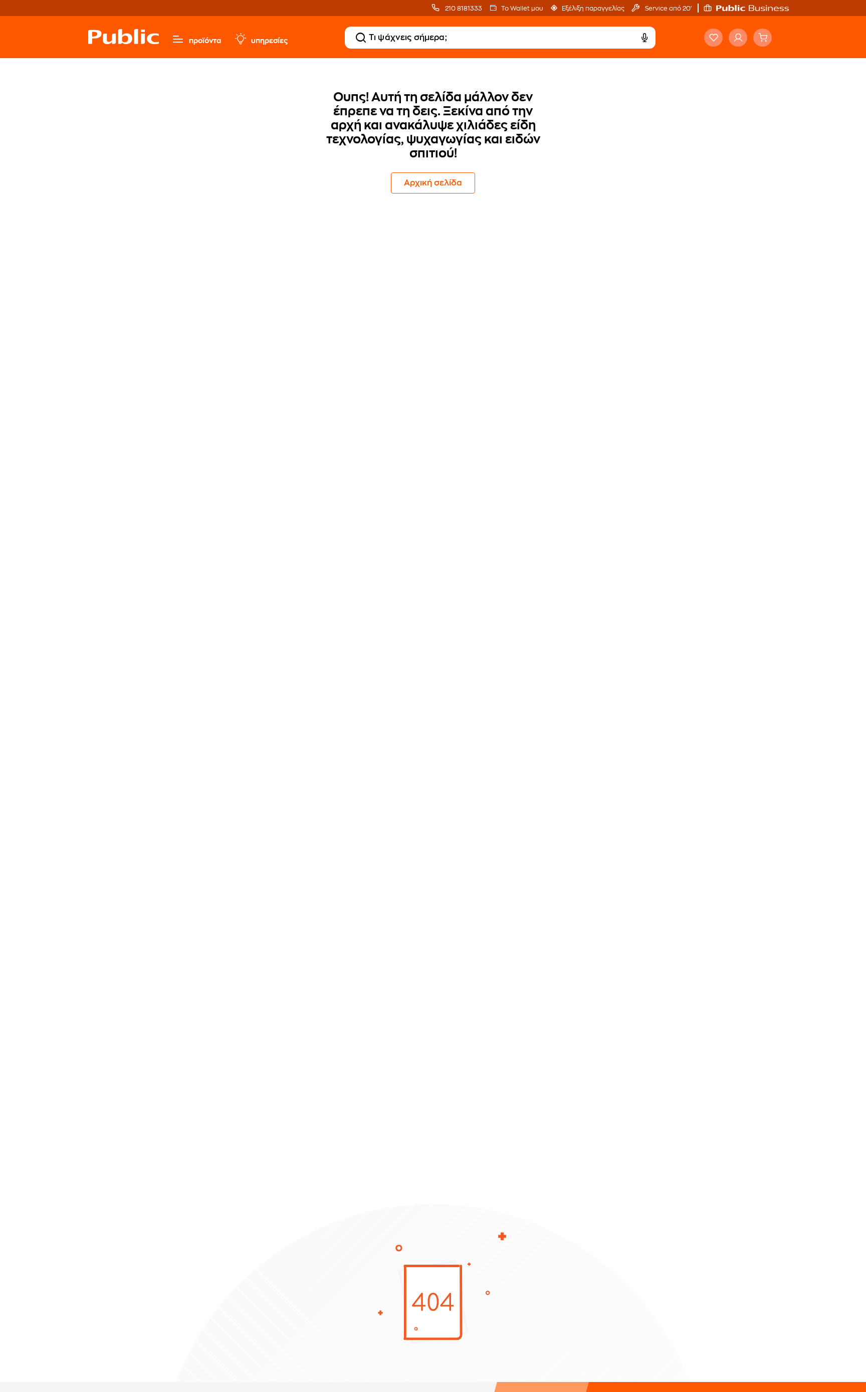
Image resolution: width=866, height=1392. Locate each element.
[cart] (762, 38)
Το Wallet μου (522, 9)
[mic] (644, 38)
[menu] (178, 39)
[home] (123, 47)
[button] (751, 8)
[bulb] (240, 39)
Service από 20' (667, 9)
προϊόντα (205, 40)
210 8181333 (463, 9)
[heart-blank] (713, 38)
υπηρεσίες (269, 40)
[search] (361, 38)
